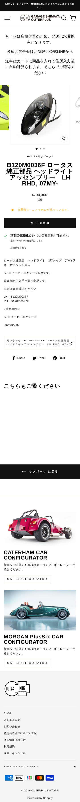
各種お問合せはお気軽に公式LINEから (40, 52)
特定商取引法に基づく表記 (20, 733)
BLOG (7, 713)
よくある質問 (12, 720)
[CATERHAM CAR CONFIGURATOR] (40, 526)
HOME (31, 156)
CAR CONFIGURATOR (27, 578)
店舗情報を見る (18, 247)
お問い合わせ (12, 726)
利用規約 (9, 746)
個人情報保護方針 (15, 739)
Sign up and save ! (21, 766)
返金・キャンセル (15, 753)
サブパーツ (45, 156)
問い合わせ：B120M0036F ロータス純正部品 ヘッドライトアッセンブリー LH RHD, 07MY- (39, 342)
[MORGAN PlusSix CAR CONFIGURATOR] (40, 610)
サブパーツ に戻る (43, 471)
